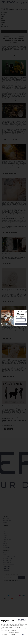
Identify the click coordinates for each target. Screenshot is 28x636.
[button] (26, 312)
